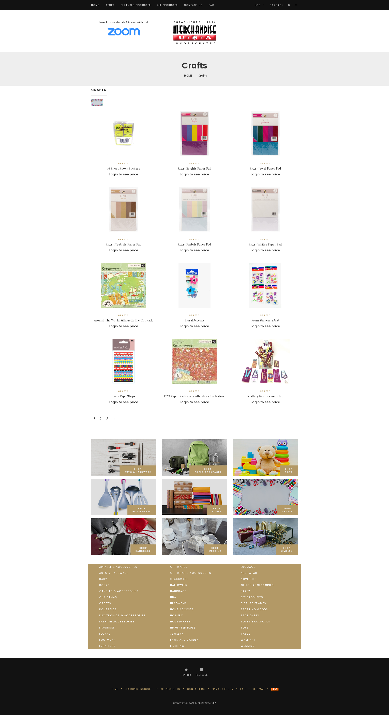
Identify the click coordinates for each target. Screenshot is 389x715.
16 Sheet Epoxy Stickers (123, 168)
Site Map (258, 689)
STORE (110, 5)
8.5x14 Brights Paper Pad (194, 168)
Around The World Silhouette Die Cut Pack (123, 320)
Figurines (107, 627)
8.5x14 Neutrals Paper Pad (123, 244)
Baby (103, 579)
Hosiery (176, 615)
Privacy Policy (222, 689)
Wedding (248, 646)
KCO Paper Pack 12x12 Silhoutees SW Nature (194, 396)
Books (104, 585)
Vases (246, 633)
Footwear (107, 639)
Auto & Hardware (113, 573)
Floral (104, 633)
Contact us (193, 5)
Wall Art (248, 639)
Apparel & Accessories (118, 567)
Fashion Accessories (117, 621)
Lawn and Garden (184, 639)
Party (245, 591)
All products (167, 5)
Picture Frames (253, 603)
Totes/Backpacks (255, 621)
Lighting (177, 646)
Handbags (178, 591)
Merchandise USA (205, 702)
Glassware (179, 579)
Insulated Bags (183, 627)
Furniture (107, 646)
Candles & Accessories (119, 591)
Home (95, 5)
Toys (245, 627)
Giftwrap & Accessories (190, 573)
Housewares (180, 621)
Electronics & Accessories (122, 615)
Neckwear (249, 573)
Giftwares (179, 567)
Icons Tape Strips (123, 396)
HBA (173, 597)
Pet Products (252, 597)
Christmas (108, 597)
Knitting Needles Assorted (265, 396)
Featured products (136, 5)
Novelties (249, 579)
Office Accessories (257, 585)
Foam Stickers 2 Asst (265, 320)
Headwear (178, 603)
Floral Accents (194, 320)
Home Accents (182, 609)
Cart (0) (276, 5)
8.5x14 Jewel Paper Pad (265, 168)
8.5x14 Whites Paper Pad (265, 244)
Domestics (108, 609)
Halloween (178, 585)
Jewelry (176, 633)
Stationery (250, 615)
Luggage (248, 567)
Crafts (105, 603)
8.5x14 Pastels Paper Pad (194, 244)
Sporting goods (254, 609)
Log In (260, 5)
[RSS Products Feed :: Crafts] (275, 689)
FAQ (211, 5)
